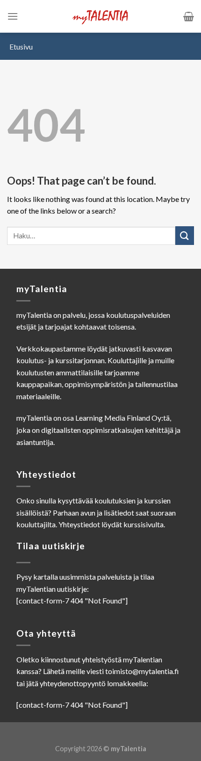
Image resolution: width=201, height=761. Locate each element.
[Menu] (12, 16)
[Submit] (184, 235)
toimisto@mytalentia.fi (142, 671)
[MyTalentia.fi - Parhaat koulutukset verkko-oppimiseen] (100, 16)
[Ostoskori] (188, 16)
